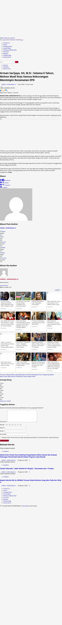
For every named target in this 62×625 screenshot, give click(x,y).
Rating (2, 425)
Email (2, 431)
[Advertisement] (31, 18)
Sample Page (7, 55)
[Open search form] (0, 60)
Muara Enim (7, 69)
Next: (17, 376)
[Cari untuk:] (7, 62)
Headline (6, 67)
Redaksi (5, 53)
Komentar (3, 422)
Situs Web (3, 434)
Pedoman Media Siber (10, 50)
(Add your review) (5, 401)
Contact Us (6, 43)
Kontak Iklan (7, 48)
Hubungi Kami (7, 46)
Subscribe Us (7, 57)
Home (5, 45)
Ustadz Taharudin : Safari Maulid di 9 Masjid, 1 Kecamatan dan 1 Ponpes (27, 468)
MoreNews (25, 506)
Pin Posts (6, 52)
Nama (2, 428)
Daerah (5, 65)
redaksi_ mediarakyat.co (8, 84)
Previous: (27, 375)
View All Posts (4, 285)
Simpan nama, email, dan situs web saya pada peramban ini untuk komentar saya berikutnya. (30, 437)
